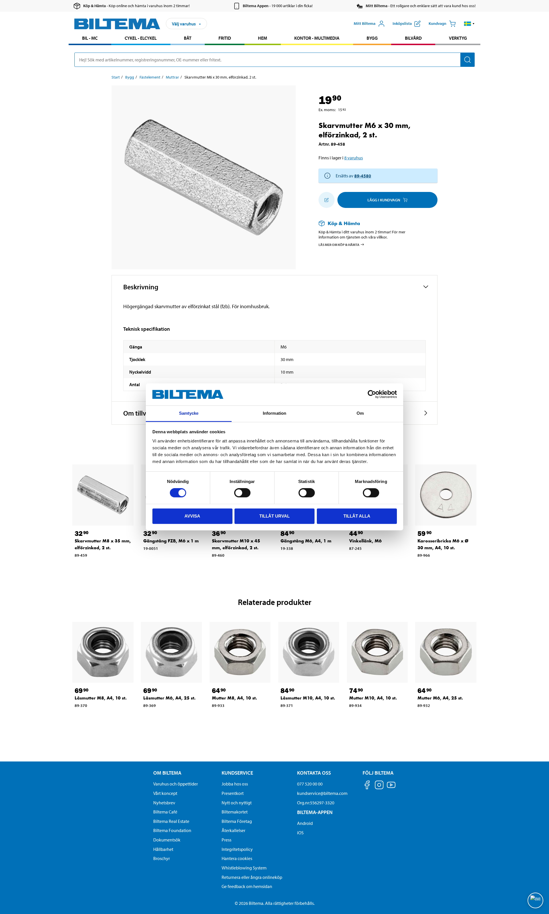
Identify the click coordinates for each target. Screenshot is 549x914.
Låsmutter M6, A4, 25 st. (169, 698)
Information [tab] (274, 413)
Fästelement (150, 77)
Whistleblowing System (244, 868)
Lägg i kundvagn (383, 200)
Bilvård (413, 38)
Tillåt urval (274, 516)
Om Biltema (167, 772)
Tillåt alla (356, 516)
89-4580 (362, 176)
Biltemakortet (235, 812)
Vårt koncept (165, 793)
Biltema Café (165, 812)
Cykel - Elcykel (141, 38)
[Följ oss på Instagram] (379, 785)
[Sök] (467, 60)
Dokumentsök (166, 840)
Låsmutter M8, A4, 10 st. (101, 698)
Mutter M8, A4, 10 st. (234, 698)
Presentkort (233, 793)
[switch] (242, 492)
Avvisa (192, 516)
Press (226, 840)
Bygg (372, 38)
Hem (262, 38)
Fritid (224, 38)
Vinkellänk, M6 (365, 541)
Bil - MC (90, 38)
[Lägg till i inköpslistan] (327, 200)
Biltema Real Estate (171, 821)
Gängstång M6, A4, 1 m (306, 541)
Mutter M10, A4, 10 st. (373, 698)
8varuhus (353, 158)
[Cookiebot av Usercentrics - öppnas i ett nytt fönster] (372, 394)
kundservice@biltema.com (322, 793)
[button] (469, 24)
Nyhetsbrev (164, 802)
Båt (187, 38)
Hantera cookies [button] (237, 858)
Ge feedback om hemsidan (247, 886)
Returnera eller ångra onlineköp (252, 877)
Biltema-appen (315, 812)
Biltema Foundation (172, 830)
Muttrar (172, 77)
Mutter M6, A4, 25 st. (440, 698)
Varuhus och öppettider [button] (175, 784)
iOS (300, 832)
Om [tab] (360, 413)
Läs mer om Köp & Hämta (339, 244)
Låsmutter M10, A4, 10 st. (308, 698)
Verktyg (458, 38)
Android (305, 823)
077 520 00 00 (310, 784)
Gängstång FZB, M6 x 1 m (171, 541)
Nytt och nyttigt (237, 802)
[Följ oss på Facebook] (367, 785)
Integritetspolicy (237, 849)
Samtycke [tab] (189, 413)
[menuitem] (90, 38)
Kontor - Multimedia (316, 38)
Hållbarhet (163, 849)
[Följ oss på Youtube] (391, 787)
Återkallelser (233, 830)
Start (116, 77)
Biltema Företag (237, 821)
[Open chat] (535, 900)
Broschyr (161, 858)
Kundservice (237, 772)
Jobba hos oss (235, 784)
